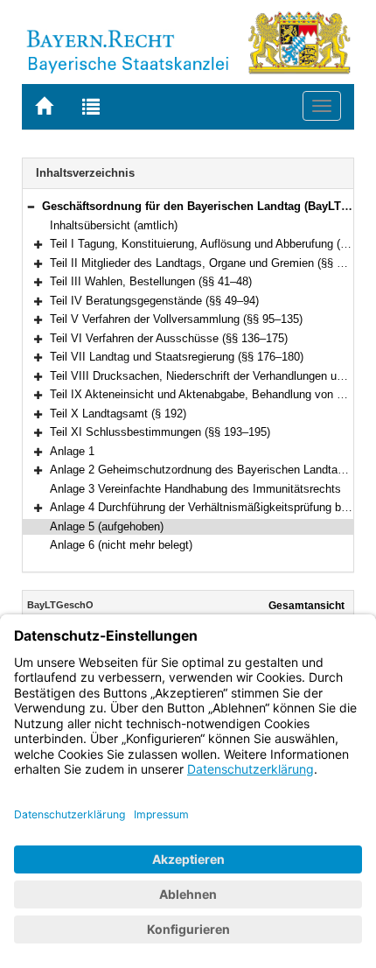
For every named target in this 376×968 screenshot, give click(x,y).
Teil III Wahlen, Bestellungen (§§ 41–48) (151, 281)
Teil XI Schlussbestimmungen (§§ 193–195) (160, 431)
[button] (30, 206)
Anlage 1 (72, 451)
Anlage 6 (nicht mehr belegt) (121, 544)
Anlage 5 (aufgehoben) (107, 526)
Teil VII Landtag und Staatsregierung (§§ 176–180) (176, 356)
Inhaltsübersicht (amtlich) (114, 225)
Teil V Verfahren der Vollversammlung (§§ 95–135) (176, 319)
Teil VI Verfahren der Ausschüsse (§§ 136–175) (169, 338)
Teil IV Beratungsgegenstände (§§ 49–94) (154, 300)
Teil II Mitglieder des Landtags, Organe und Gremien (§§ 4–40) (207, 263)
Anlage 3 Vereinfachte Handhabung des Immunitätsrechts (195, 488)
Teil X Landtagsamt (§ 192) (118, 413)
